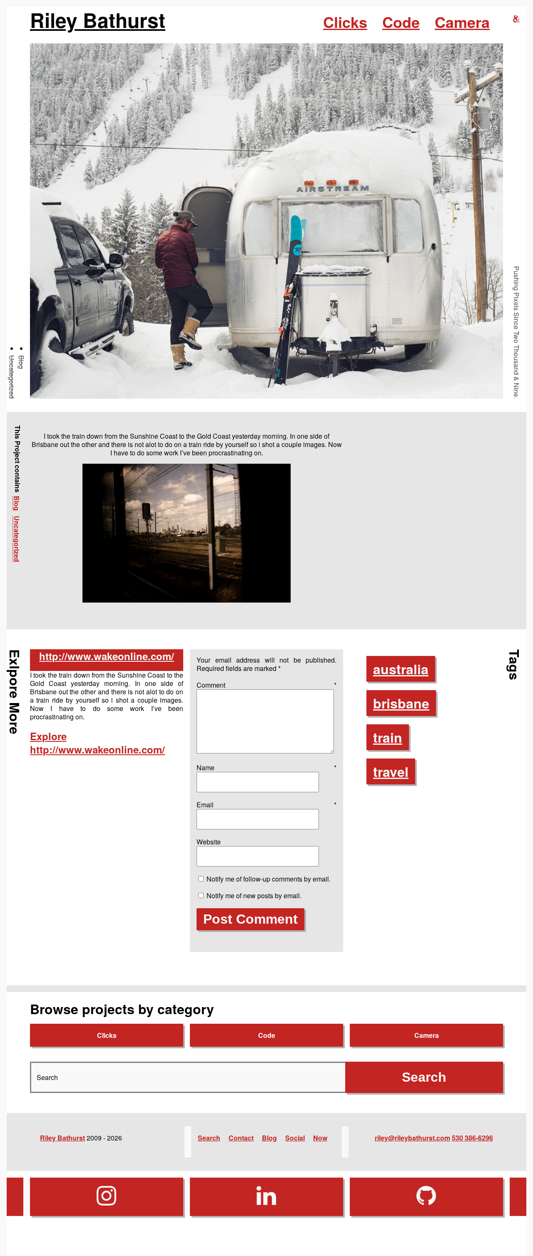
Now (320, 1138)
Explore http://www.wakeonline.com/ (97, 742)
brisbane (401, 703)
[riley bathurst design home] (516, 19)
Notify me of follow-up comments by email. (269, 879)
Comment (266, 685)
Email (266, 804)
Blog (21, 362)
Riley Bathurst (97, 20)
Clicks (345, 22)
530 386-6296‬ (472, 1138)
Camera (462, 22)
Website (209, 842)
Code (401, 22)
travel (390, 771)
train (387, 737)
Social (295, 1138)
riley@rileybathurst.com (412, 1138)
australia (400, 668)
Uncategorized (12, 377)
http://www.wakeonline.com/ (106, 656)
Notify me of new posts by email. (254, 895)
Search (209, 1138)
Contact (241, 1138)
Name (266, 767)
